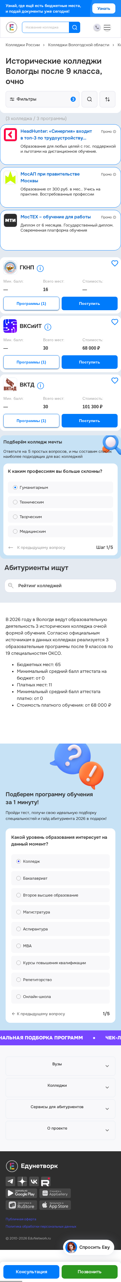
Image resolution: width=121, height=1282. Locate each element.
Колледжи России (23, 44)
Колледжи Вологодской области (78, 44)
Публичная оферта (21, 1219)
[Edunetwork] (11, 27)
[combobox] (49, 27)
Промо (106, 131)
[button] (60, 1066)
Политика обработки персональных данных (41, 1226)
